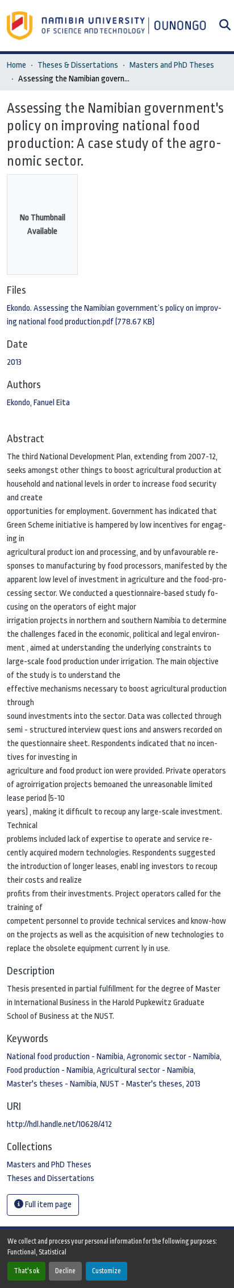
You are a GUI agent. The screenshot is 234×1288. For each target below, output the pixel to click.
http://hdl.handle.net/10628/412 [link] (59, 1124)
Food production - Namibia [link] (50, 1070)
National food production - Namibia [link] (65, 1056)
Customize (106, 1271)
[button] (107, 25)
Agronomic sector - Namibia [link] (173, 1056)
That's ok (26, 1271)
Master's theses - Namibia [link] (52, 1084)
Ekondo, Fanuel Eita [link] (38, 403)
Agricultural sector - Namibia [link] (145, 1070)
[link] (117, 315)
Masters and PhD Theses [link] (171, 65)
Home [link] (16, 65)
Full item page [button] (47, 1204)
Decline (65, 1271)
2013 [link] (14, 362)
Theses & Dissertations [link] (77, 65)
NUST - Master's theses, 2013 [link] (150, 1084)
